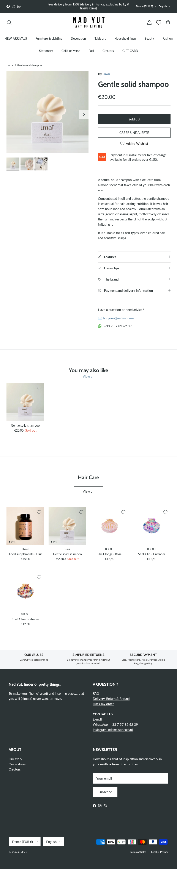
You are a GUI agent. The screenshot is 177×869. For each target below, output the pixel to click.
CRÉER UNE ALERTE (134, 132)
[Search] (9, 22)
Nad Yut (22, 852)
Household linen (125, 38)
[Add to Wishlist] (39, 388)
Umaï (106, 74)
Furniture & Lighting (49, 38)
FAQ (96, 693)
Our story (15, 759)
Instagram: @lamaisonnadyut (113, 730)
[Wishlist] (158, 22)
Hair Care (88, 477)
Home (9, 65)
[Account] (148, 22)
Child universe (71, 51)
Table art (100, 38)
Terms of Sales (138, 851)
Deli (91, 51)
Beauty (149, 38)
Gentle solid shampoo (29, 65)
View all (88, 376)
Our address (17, 764)
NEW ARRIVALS (16, 38)
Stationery (46, 51)
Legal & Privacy (159, 851)
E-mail (97, 719)
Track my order (103, 704)
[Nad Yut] (88, 22)
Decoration (78, 38)
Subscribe (105, 792)
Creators (108, 51)
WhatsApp (100, 724)
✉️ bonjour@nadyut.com (116, 318)
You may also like (88, 370)
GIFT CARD (130, 51)
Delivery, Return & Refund (111, 699)
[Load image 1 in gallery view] (47, 112)
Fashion (168, 38)
